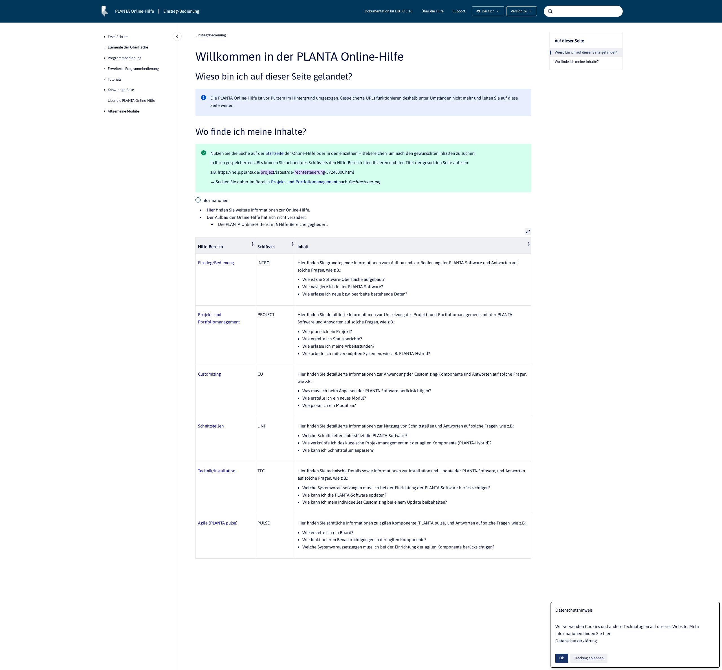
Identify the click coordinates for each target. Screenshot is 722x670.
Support (459, 11)
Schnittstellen (211, 426)
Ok (561, 658)
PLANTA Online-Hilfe (134, 11)
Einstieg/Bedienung (181, 11)
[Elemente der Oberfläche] (104, 47)
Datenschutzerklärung (576, 640)
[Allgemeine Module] (104, 111)
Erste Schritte (118, 37)
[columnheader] (225, 245)
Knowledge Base (121, 90)
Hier (211, 210)
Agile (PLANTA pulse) (217, 523)
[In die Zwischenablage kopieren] (192, 75)
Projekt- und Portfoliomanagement (304, 181)
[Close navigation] (177, 36)
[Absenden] (550, 11)
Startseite (274, 153)
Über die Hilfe (432, 11)
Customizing (209, 374)
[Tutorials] (104, 79)
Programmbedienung (124, 58)
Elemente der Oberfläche (128, 47)
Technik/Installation (216, 470)
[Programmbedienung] (104, 58)
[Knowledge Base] (104, 90)
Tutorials (114, 79)
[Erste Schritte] (104, 37)
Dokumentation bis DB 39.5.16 (388, 11)
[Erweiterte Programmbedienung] (104, 69)
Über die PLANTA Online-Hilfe (131, 100)
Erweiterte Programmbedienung (133, 69)
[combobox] (583, 11)
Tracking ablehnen (589, 658)
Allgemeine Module (123, 111)
